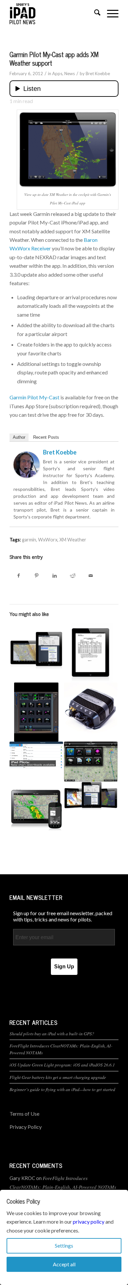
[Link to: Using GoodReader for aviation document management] (90, 653)
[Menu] (109, 13)
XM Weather (72, 539)
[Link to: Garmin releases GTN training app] (36, 712)
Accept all (64, 1264)
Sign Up (64, 966)
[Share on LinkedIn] (55, 575)
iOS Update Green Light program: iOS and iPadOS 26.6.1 (62, 1065)
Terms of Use (24, 1113)
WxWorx (47, 539)
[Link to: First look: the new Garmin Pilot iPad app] (90, 762)
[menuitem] (94, 13)
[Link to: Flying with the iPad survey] (36, 650)
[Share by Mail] (91, 575)
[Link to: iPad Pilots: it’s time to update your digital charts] (36, 755)
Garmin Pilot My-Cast (34, 397)
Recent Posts (46, 437)
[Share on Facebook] (19, 575)
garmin (29, 539)
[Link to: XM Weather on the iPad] (90, 709)
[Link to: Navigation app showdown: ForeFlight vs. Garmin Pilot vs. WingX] (90, 797)
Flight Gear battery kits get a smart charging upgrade (58, 1077)
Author (19, 437)
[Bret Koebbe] (26, 476)
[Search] (94, 13)
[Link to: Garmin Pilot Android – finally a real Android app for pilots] (36, 808)
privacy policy (88, 1221)
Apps (57, 73)
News (69, 73)
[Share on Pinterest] (37, 575)
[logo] (53, 13)
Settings (64, 1245)
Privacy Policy (26, 1127)
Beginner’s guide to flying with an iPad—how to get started (62, 1089)
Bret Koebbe (98, 73)
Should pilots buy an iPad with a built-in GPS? (52, 1033)
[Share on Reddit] (73, 575)
